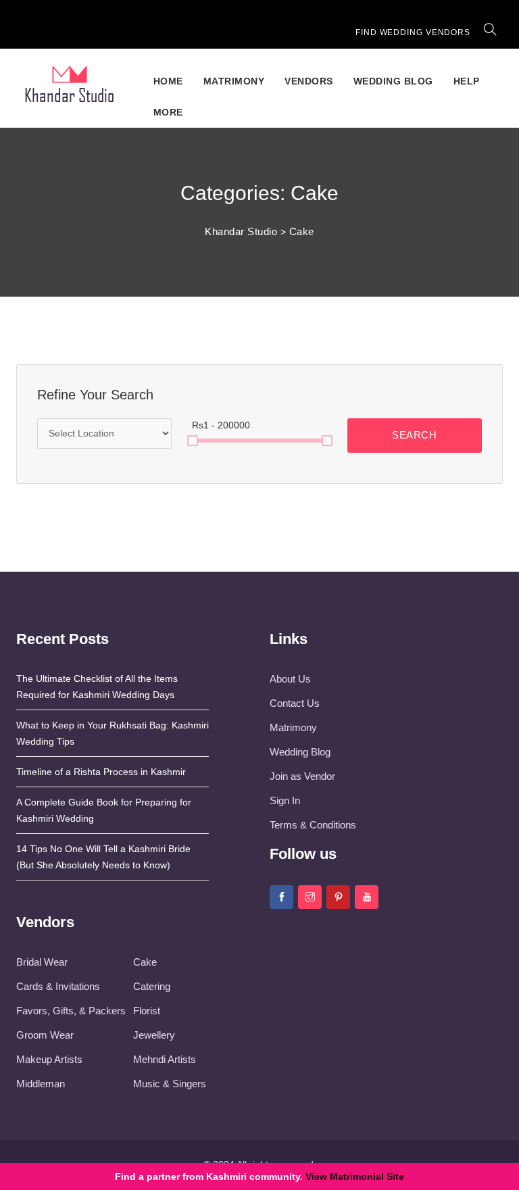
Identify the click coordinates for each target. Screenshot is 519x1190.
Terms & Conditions (313, 824)
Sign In (285, 800)
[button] (490, 32)
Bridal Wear (42, 962)
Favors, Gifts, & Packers (71, 1010)
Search (414, 435)
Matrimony (234, 81)
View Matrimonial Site (354, 1176)
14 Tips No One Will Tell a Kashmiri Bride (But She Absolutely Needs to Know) (103, 856)
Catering (151, 986)
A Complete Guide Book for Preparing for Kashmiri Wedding (103, 810)
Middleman (40, 1083)
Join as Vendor (302, 776)
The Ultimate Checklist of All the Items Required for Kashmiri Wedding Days (97, 686)
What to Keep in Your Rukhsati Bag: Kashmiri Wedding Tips (112, 733)
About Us (290, 679)
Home (168, 81)
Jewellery (154, 1035)
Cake (145, 962)
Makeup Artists (49, 1059)
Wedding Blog (393, 81)
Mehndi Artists (164, 1059)
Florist (146, 1010)
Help (466, 81)
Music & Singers (169, 1083)
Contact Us (295, 703)
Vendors (309, 81)
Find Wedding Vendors (412, 32)
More (168, 112)
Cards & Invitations (58, 986)
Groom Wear (45, 1035)
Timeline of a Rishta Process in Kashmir (101, 771)
